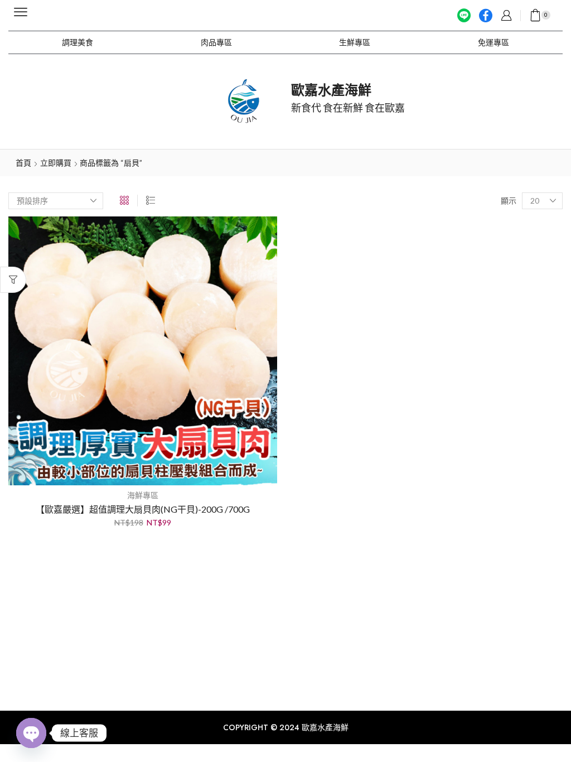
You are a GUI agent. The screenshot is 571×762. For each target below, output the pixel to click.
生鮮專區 (354, 42)
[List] (151, 200)
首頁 (23, 162)
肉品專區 (216, 42)
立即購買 (55, 162)
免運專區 (493, 42)
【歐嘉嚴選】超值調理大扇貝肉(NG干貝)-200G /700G (143, 509)
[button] (20, 12)
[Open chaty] (31, 733)
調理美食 (77, 42)
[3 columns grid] (124, 200)
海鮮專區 (142, 495)
